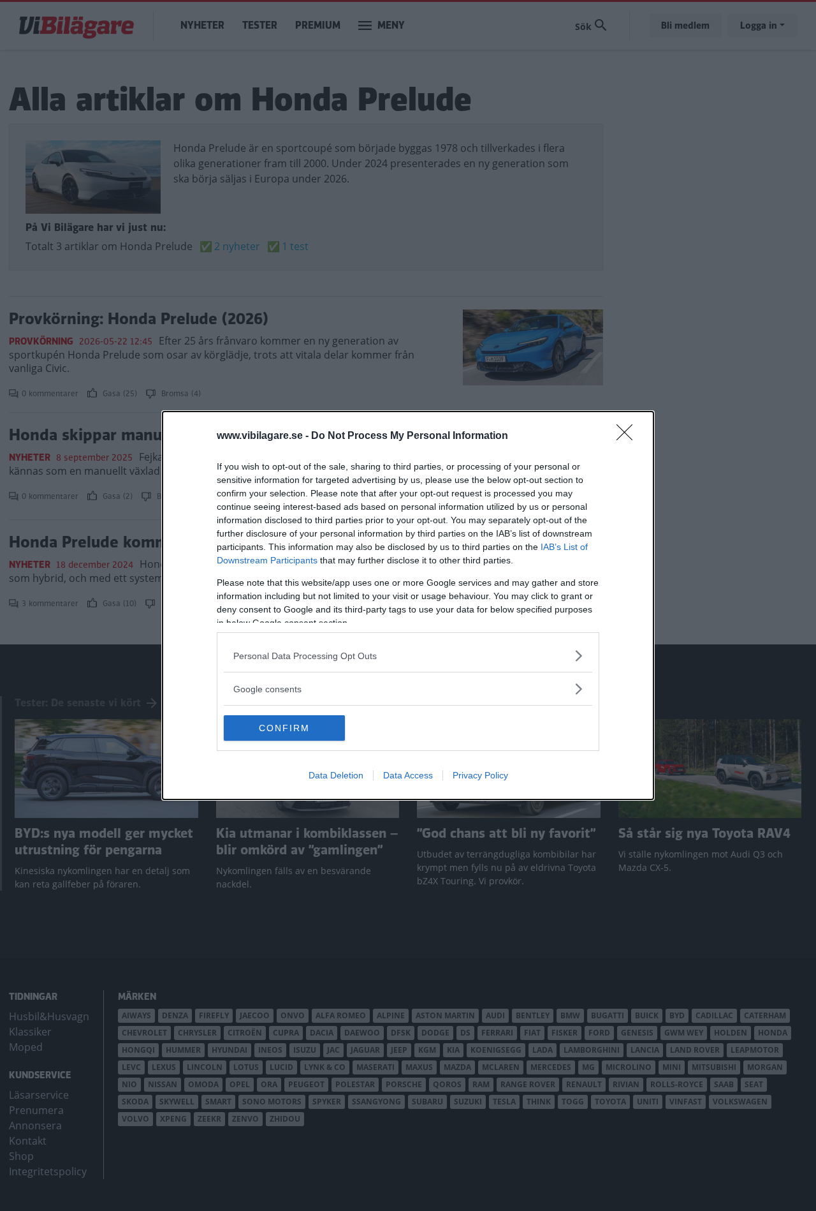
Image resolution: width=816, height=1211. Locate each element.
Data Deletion (336, 775)
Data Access (408, 775)
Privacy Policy (480, 775)
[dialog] (408, 605)
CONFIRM (284, 728)
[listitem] (408, 655)
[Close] (628, 436)
